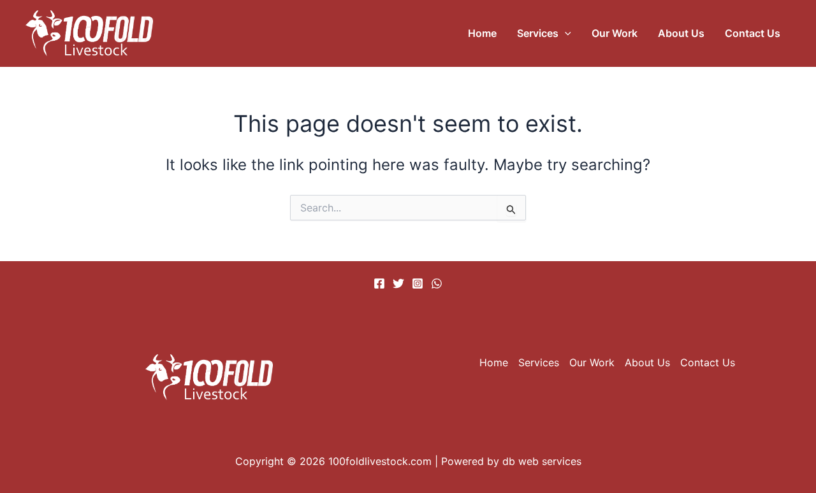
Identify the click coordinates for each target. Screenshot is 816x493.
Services (537, 33)
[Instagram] (417, 283)
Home (482, 33)
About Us (681, 33)
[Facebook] (379, 283)
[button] (564, 33)
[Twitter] (398, 283)
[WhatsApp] (436, 283)
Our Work (615, 33)
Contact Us (752, 33)
